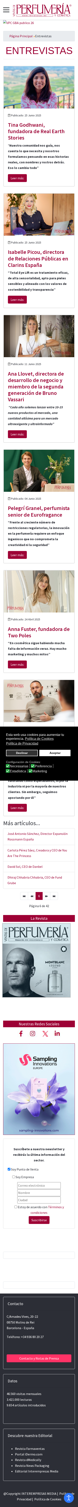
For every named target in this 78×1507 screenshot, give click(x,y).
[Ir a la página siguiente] (46, 896)
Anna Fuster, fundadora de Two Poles (39, 632)
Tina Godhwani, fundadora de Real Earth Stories (36, 131)
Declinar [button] (22, 753)
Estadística (18, 771)
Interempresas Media (43, 1471)
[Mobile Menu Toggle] (6, 10)
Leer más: (17, 178)
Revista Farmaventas (30, 1449)
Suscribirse (39, 1220)
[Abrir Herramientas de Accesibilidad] (69, 1498)
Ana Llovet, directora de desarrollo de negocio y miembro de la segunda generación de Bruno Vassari (36, 386)
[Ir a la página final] (54, 896)
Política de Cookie (47, 1499)
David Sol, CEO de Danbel (25, 866)
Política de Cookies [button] (39, 738)
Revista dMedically (28, 1460)
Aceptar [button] (55, 753)
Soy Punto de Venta (24, 1169)
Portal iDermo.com (28, 1454)
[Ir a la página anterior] (32, 896)
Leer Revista (36, 968)
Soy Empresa (25, 1177)
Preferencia (43, 766)
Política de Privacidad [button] (22, 743)
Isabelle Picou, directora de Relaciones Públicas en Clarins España (38, 258)
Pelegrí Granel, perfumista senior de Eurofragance (39, 511)
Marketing (39, 771)
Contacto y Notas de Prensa (39, 1358)
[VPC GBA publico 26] (18, 22)
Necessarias (19, 766)
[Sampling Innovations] (39, 1089)
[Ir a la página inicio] (24, 896)
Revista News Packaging (32, 1466)
